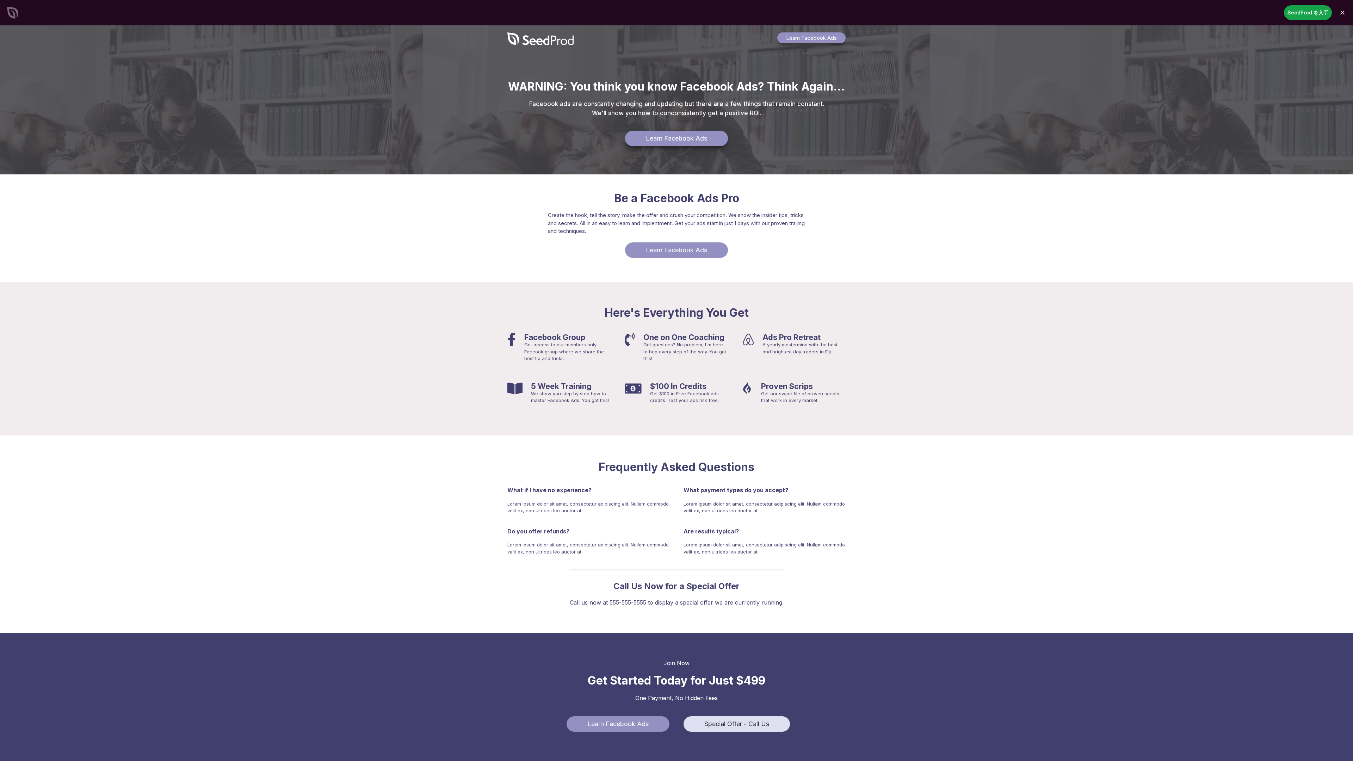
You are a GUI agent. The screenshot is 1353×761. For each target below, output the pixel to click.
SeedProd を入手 (1307, 13)
